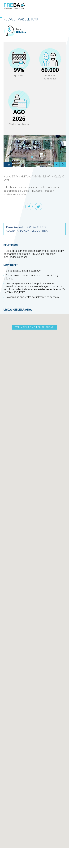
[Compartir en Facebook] (29, 206)
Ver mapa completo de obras (34, 327)
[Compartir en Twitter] (38, 206)
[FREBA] (14, 8)
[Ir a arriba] (64, 830)
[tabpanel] (35, 151)
